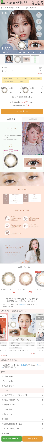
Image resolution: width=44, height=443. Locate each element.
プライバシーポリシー (10, 429)
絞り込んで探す (8, 376)
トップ (3, 8)
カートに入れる (22, 111)
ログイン (38, 304)
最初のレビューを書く (11, 439)
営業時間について (9, 405)
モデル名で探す (8, 386)
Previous (2, 335)
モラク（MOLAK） (16, 8)
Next (41, 335)
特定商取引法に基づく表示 (12, 424)
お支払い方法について (10, 400)
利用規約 (5, 433)
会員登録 (22, 304)
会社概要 (5, 419)
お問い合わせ (7, 414)
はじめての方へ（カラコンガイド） (15, 395)
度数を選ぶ (32, 439)
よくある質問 (7, 409)
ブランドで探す (8, 381)
